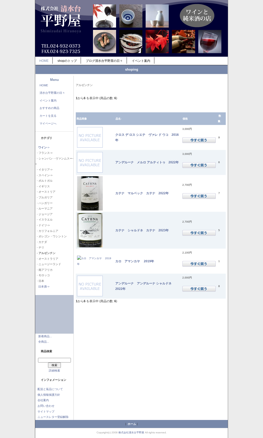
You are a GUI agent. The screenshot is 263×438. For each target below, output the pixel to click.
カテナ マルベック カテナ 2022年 (142, 193)
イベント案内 (141, 61)
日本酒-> (43, 286)
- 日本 (39, 280)
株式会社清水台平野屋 (131, 432)
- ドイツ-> (42, 225)
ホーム (132, 423)
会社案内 (43, 400)
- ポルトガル (44, 180)
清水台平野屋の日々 (52, 92)
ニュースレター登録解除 (53, 416)
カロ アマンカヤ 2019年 (134, 261)
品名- (118, 118)
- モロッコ (42, 275)
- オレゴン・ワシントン (51, 236)
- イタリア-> (43, 169)
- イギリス (42, 186)
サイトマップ (45, 411)
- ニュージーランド (48, 264)
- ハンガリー (44, 203)
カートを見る (48, 115)
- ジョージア (44, 214)
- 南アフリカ (44, 269)
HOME (44, 61)
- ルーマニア (44, 208)
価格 (185, 118)
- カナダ (41, 241)
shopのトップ (67, 61)
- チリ (39, 247)
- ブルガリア (44, 197)
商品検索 (46, 351)
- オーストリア (45, 191)
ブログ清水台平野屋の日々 (104, 61)
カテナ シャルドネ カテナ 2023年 (142, 230)
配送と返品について (50, 389)
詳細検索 (54, 370)
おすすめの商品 (49, 108)
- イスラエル (44, 219)
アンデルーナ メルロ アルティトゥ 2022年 (147, 162)
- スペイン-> (43, 175)
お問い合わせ (45, 405)
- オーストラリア (46, 258)
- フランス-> (43, 152)
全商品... (43, 341)
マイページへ (48, 123)
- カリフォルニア (46, 230)
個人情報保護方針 (48, 394)
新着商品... (45, 336)
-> (43, 147)
